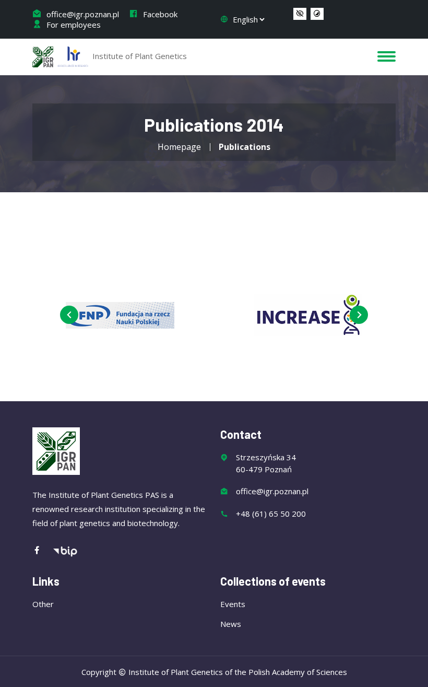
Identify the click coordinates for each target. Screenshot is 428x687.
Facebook (159, 14)
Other (43, 604)
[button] (300, 14)
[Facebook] (42, 550)
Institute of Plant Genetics (138, 56)
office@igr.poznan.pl (81, 14)
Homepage (179, 147)
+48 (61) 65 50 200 (271, 513)
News (230, 624)
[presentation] (69, 315)
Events (232, 604)
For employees (72, 24)
